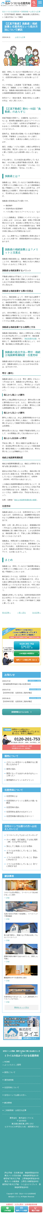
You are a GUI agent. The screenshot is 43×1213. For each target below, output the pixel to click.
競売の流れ (11, 769)
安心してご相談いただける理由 (19, 846)
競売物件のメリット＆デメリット (20, 780)
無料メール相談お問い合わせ (26, 660)
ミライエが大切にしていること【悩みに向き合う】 (22, 858)
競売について (9, 1072)
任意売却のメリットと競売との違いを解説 (22, 802)
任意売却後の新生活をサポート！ (20, 816)
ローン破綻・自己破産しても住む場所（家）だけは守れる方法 (22, 841)
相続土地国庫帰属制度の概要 (25, 500)
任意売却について (11, 1087)
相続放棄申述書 (31, 338)
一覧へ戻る (21, 613)
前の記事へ (6, 613)
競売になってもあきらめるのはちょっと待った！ (22, 774)
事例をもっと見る (21, 1007)
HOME (7, 1062)
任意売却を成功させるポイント (19, 812)
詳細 (7, 898)
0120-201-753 (27, 645)
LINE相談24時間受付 (26, 653)
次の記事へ (36, 613)
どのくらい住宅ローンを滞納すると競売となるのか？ (22, 763)
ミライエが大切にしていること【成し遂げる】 (22, 852)
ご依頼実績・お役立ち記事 (15, 1110)
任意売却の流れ (12, 807)
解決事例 (8, 1103)
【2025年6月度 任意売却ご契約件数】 (21, 691)
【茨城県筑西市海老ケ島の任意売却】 (21, 682)
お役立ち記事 (20, 37)
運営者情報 (9, 1080)
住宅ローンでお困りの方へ (15, 1095)
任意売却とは (11, 796)
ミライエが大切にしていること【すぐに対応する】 (22, 865)
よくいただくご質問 (12, 1065)
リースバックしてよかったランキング (22, 835)
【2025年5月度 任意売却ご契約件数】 (21, 699)
